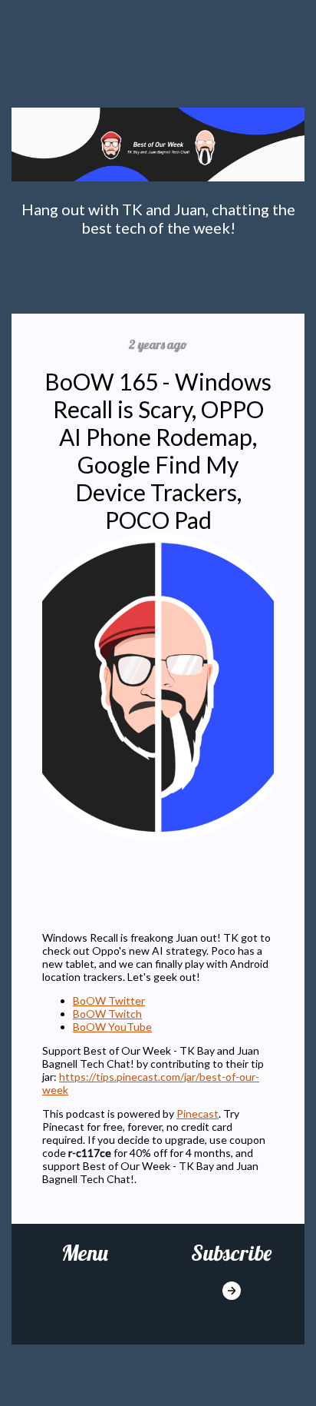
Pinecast (197, 1113)
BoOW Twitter (109, 1000)
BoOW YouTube (112, 1026)
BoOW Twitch (107, 1013)
